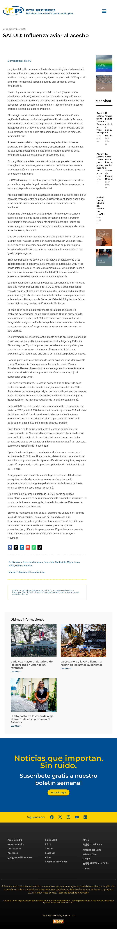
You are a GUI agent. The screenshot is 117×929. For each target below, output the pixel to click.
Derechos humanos (33, 562)
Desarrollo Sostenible (55, 562)
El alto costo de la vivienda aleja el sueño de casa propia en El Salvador (32, 719)
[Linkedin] (85, 817)
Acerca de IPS (15, 840)
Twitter (49, 848)
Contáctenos (14, 848)
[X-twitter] (60, 817)
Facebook (50, 853)
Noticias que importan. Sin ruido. (58, 762)
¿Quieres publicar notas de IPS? (20, 858)
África (86, 840)
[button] (10, 547)
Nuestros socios (16, 844)
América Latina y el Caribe (93, 845)
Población (22, 572)
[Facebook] (51, 817)
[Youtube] (77, 817)
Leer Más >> (99, 138)
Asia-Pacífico (90, 854)
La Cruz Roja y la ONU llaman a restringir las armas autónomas (82, 663)
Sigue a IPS (51, 840)
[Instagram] (68, 817)
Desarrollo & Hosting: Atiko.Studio (58, 915)
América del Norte (92, 850)
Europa (86, 858)
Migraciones (73, 562)
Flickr (48, 857)
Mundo (12, 572)
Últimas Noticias (23, 565)
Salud (11, 565)
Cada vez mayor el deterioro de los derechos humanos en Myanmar (32, 664)
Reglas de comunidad (56, 861)
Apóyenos (13, 853)
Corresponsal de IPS (19, 60)
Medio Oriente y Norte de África (96, 863)
